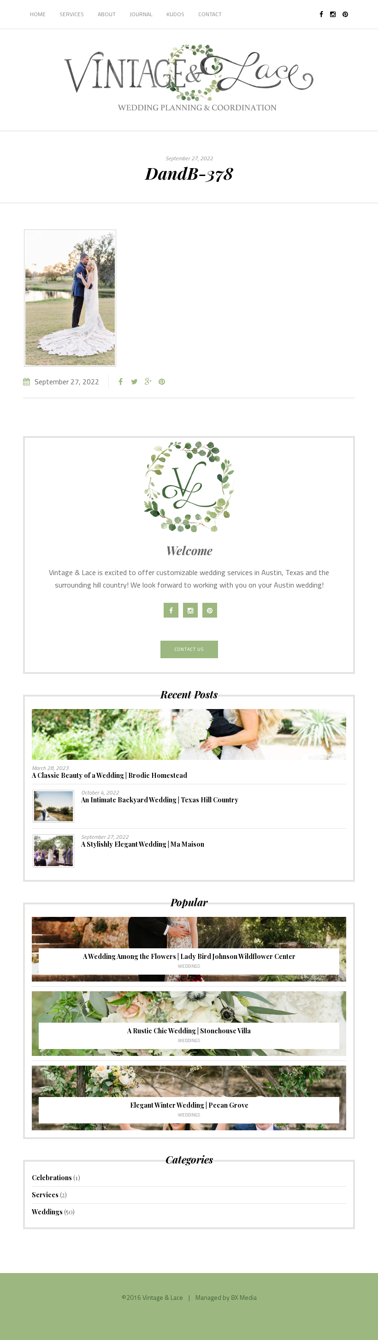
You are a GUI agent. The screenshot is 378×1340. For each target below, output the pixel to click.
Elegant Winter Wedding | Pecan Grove (189, 1105)
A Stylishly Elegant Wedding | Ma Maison (142, 844)
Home (38, 14)
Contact (210, 14)
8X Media (244, 1297)
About (107, 14)
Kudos (175, 14)
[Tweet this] (134, 381)
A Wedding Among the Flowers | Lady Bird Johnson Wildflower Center (189, 956)
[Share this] (120, 381)
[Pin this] (162, 381)
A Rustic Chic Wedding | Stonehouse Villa (189, 1030)
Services (71, 14)
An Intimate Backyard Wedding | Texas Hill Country (159, 799)
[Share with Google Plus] (148, 381)
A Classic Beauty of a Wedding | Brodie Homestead (109, 775)
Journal (141, 14)
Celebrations (52, 1177)
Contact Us (189, 649)
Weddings (189, 966)
